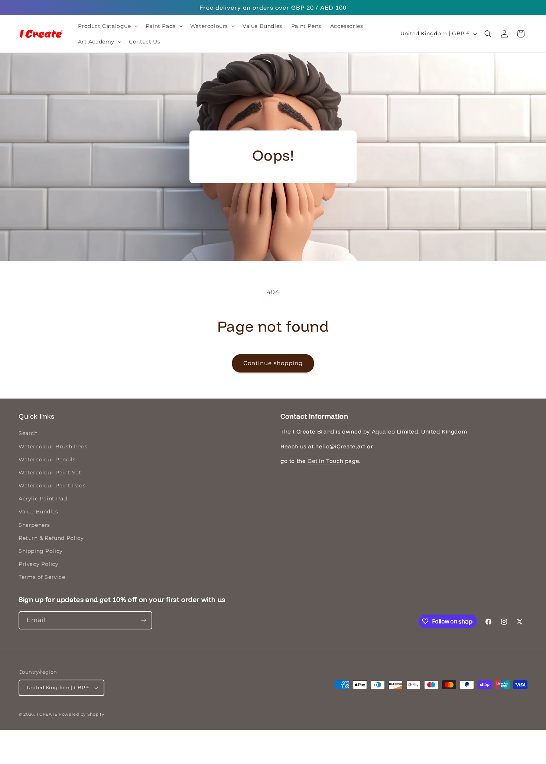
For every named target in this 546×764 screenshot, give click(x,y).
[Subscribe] (143, 620)
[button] (107, 26)
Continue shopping (273, 363)
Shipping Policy (41, 551)
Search (28, 433)
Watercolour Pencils (47, 459)
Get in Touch (325, 460)
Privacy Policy (38, 564)
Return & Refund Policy (51, 538)
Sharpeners (34, 525)
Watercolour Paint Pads (52, 485)
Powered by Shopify (81, 714)
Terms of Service (42, 577)
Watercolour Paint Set (50, 472)
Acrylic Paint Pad (43, 498)
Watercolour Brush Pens (53, 446)
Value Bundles (38, 512)
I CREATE (47, 714)
